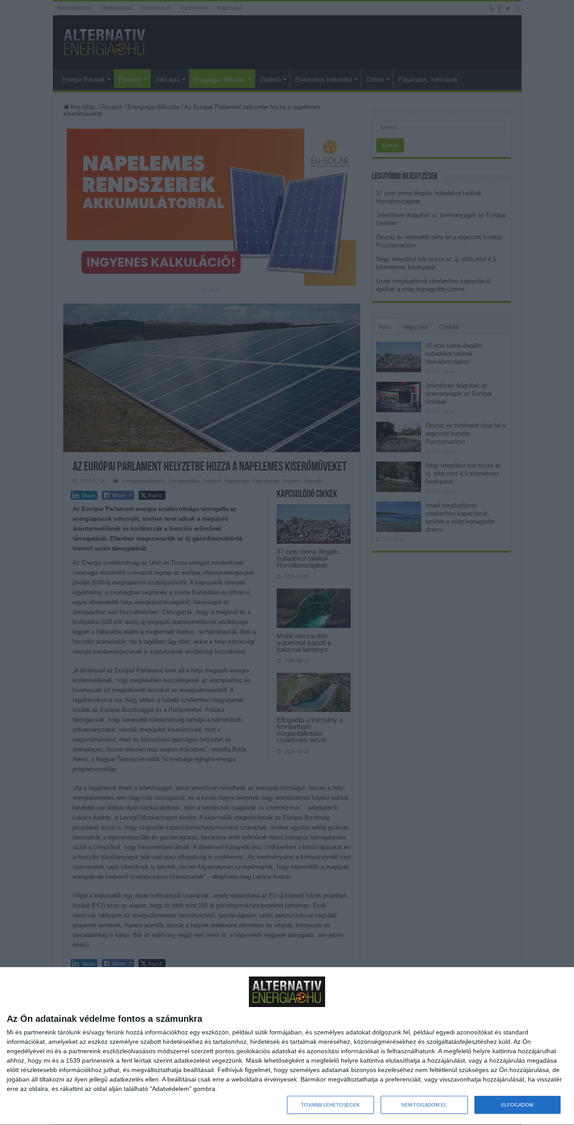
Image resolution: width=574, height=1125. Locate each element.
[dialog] (287, 1046)
